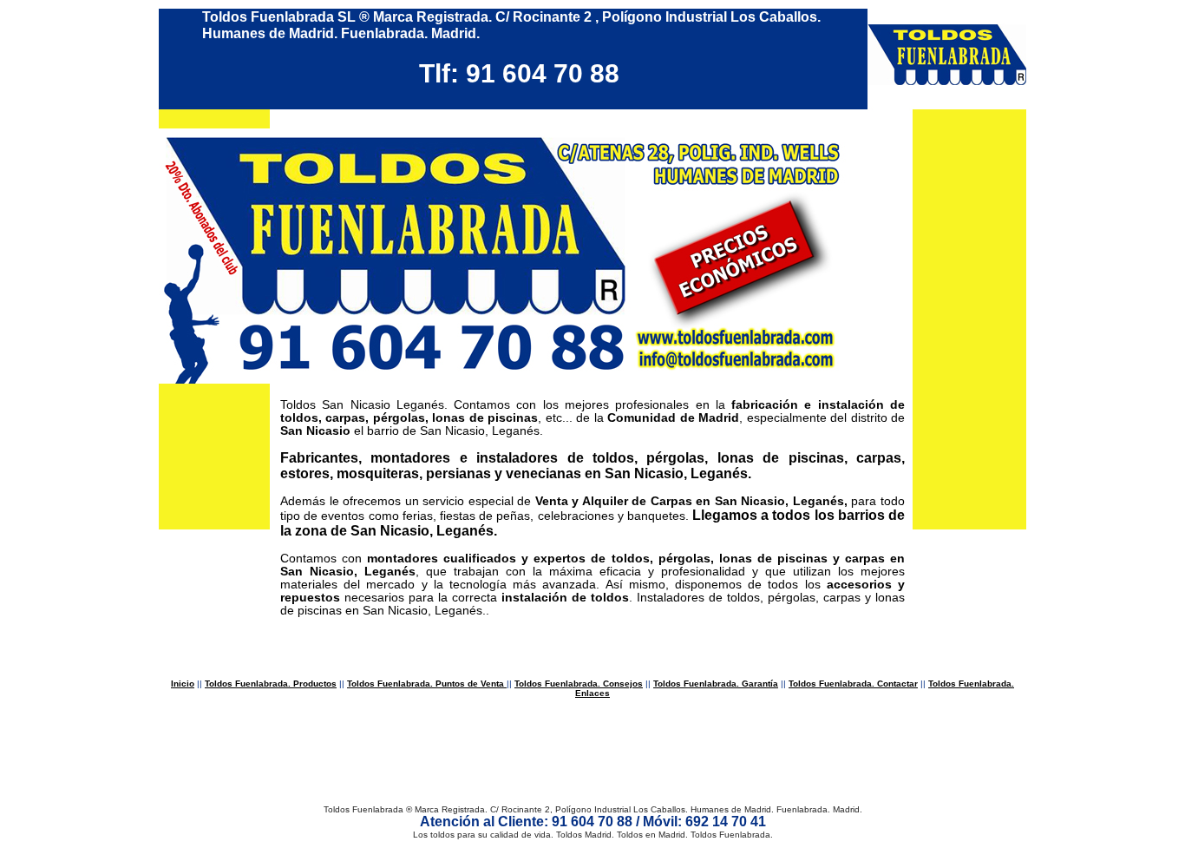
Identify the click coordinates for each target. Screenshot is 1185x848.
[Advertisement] (592, 754)
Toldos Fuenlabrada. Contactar (853, 683)
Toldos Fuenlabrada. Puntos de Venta (427, 683)
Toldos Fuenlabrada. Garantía (715, 683)
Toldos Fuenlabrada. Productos (271, 683)
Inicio (182, 683)
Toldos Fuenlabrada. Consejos (578, 683)
